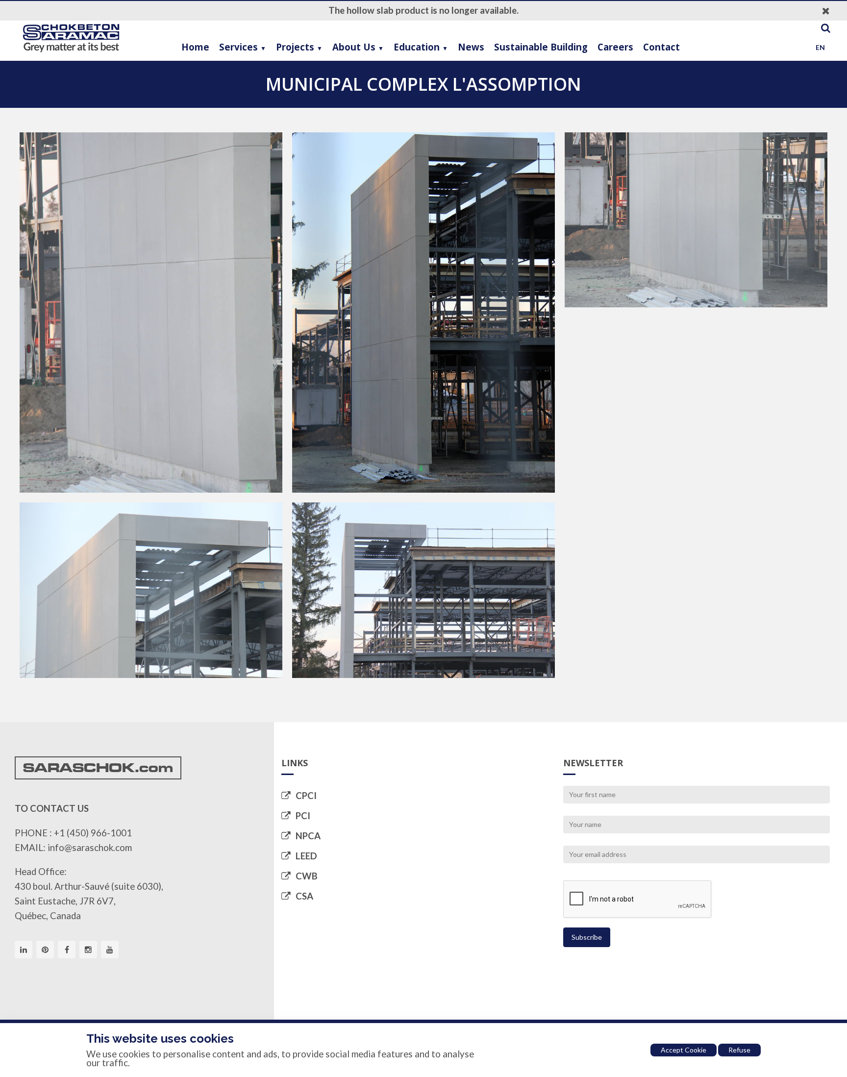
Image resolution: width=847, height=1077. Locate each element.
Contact (661, 47)
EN (820, 47)
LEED (306, 856)
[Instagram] (88, 949)
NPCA (308, 835)
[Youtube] (110, 949)
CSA (304, 896)
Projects (295, 47)
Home (195, 47)
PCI (303, 815)
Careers (615, 47)
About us (353, 47)
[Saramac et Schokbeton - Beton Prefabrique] (71, 38)
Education (417, 47)
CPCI (306, 795)
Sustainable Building (541, 47)
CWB (307, 876)
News (471, 47)
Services (238, 47)
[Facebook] (66, 949)
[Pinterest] (45, 949)
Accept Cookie (683, 1050)
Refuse (739, 1050)
